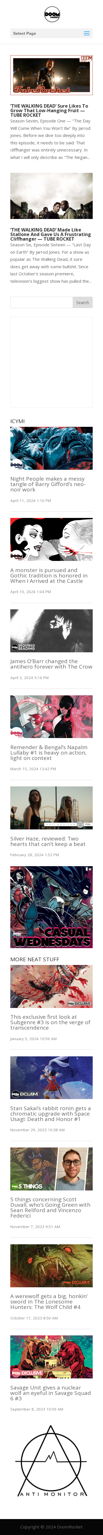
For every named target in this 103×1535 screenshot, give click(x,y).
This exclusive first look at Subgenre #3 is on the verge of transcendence (50, 1022)
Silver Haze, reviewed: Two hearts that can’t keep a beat (48, 841)
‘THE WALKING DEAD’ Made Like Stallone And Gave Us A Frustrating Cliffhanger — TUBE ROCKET (50, 234)
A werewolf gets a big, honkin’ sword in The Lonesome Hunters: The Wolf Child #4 (49, 1301)
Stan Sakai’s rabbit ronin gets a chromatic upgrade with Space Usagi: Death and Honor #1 (50, 1113)
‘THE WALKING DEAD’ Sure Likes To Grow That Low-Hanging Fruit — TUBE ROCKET (49, 110)
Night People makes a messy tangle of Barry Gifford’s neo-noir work (48, 484)
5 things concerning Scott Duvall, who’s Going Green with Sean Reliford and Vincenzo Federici (50, 1207)
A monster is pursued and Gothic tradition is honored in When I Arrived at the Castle (49, 575)
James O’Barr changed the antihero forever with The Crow (51, 663)
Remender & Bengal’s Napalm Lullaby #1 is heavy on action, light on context (49, 752)
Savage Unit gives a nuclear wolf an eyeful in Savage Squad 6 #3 (50, 1393)
